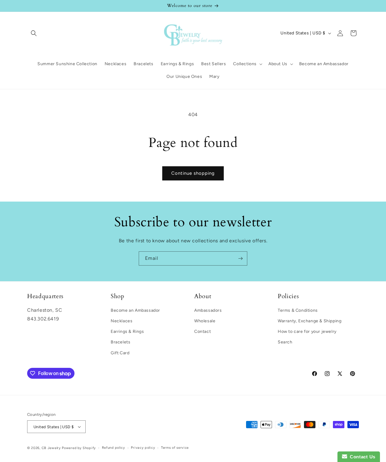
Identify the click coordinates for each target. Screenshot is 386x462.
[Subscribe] (240, 258)
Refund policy (113, 448)
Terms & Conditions (298, 310)
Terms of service (175, 448)
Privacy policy (143, 448)
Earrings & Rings (127, 331)
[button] (33, 33)
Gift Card (120, 352)
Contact (202, 331)
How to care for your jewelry (307, 331)
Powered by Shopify (79, 448)
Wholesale (204, 320)
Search (285, 342)
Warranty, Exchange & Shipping (309, 320)
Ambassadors (208, 310)
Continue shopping (193, 173)
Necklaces (121, 320)
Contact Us (361, 456)
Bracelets (120, 342)
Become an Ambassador (135, 310)
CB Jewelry (51, 448)
